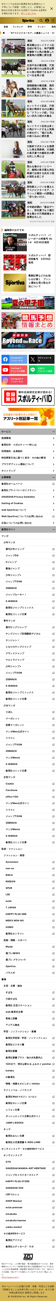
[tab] (30, 27)
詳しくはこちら (28, 13)
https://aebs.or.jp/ (10, 1277)
